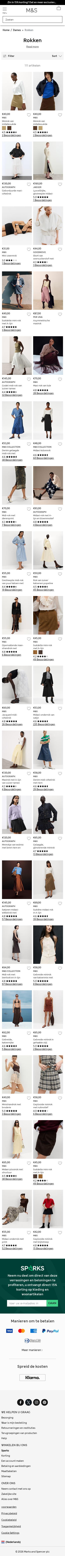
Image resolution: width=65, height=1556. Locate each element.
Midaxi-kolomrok (41, 450)
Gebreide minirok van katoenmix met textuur (43, 977)
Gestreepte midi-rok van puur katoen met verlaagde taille (13, 583)
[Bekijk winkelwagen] (58, 8)
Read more (32, 46)
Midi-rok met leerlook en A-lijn (11, 976)
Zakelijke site (8, 1493)
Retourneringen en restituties (18, 1427)
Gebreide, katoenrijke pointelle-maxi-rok (12, 1042)
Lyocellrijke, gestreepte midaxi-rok (43, 193)
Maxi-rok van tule (42, 385)
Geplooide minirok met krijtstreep (42, 1240)
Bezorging (7, 1417)
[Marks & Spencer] (31, 11)
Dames (17, 30)
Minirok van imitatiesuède (9, 123)
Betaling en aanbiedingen (16, 1466)
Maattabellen (9, 1471)
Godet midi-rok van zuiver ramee (12, 387)
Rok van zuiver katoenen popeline (43, 582)
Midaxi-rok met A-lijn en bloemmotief (43, 517)
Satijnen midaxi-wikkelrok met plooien (10, 912)
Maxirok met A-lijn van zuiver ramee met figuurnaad (11, 782)
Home (6, 30)
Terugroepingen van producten (19, 1433)
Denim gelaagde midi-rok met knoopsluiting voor (12, 453)
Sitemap (6, 1476)
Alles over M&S (9, 1499)
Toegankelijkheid (11, 1526)
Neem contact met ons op (16, 1488)
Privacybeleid (9, 1513)
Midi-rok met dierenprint (8, 517)
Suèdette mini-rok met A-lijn (11, 322)
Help (4, 1438)
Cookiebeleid (8, 1519)
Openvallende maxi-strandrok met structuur (12, 648)
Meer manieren (31, 1350)
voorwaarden (8, 1506)
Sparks (5, 1450)
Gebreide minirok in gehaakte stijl (43, 1041)
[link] (3, 1542)
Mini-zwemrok (9, 255)
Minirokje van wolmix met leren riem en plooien (13, 847)
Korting (5, 1455)
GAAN (52, 1303)
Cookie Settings (10, 1532)
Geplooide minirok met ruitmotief (42, 1106)
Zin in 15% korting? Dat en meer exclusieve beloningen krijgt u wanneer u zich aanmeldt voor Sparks (32, 2)
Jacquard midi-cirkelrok (9, 716)
